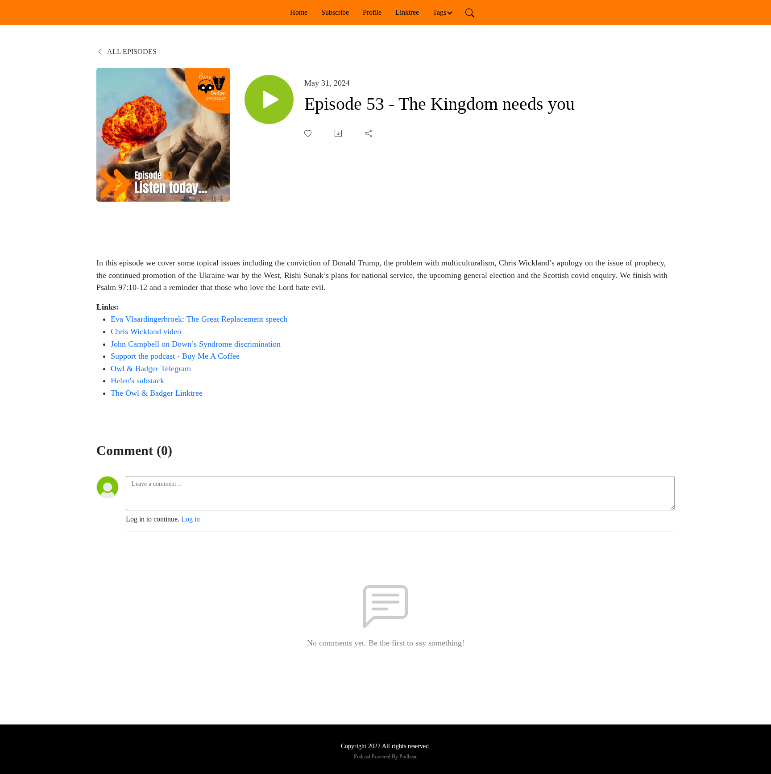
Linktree (407, 12)
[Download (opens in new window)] (339, 133)
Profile (372, 12)
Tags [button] (439, 12)
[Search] (470, 12)
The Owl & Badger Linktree (157, 393)
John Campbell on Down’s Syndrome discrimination (196, 343)
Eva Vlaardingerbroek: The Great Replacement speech (200, 319)
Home (298, 12)
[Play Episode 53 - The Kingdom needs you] (269, 99)
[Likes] (308, 133)
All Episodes (131, 51)
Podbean (408, 756)
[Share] (369, 133)
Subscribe (335, 12)
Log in (190, 519)
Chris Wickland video (146, 331)
